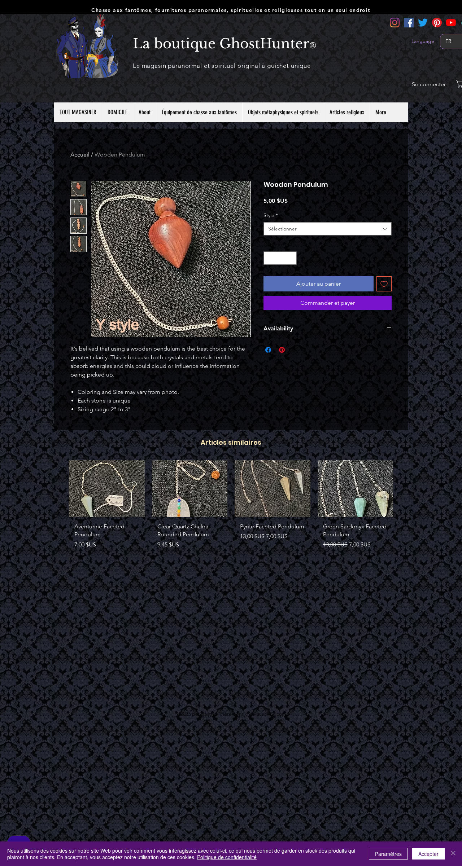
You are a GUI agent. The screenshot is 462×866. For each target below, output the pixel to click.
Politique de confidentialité (227, 857)
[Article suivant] (403, 488)
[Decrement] (269, 258)
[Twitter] (423, 22)
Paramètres (388, 853)
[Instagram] (395, 22)
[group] (231, 507)
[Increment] (291, 258)
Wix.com (276, 714)
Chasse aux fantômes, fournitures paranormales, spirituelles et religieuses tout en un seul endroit (230, 10)
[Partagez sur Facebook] (268, 350)
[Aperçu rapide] (107, 488)
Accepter (428, 853)
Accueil (80, 154)
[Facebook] (409, 22)
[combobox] (327, 229)
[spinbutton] (280, 258)
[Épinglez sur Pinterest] (282, 350)
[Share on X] (295, 350)
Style (270, 215)
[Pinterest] (437, 22)
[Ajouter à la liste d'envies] (384, 283)
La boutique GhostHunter (221, 43)
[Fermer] (453, 853)
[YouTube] (451, 22)
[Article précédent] (58, 488)
